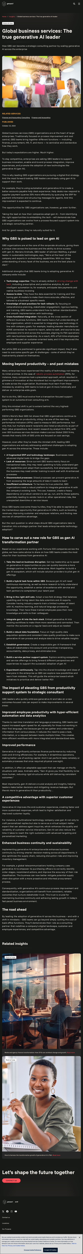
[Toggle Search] (74, 4)
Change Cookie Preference (32, 1250)
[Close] (79, 1237)
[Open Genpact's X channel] (3, 1211)
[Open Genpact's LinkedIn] (12, 1211)
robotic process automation (50, 374)
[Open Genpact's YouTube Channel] (16, 1211)
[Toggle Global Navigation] (79, 4)
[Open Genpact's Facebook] (7, 1211)
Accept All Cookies (50, 1250)
